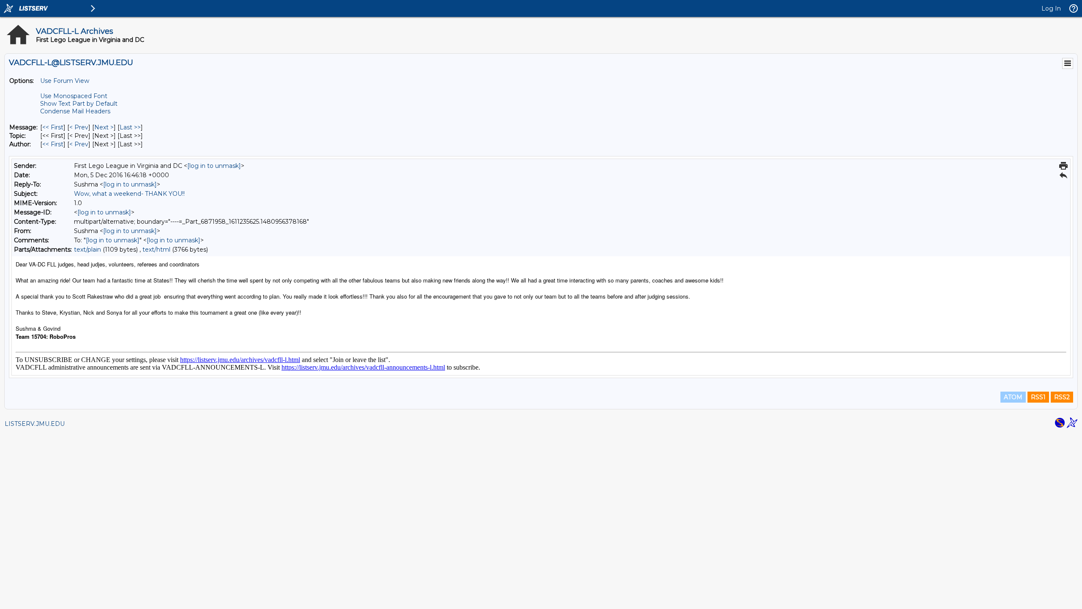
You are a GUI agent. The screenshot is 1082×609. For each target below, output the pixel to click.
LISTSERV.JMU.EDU (35, 424)
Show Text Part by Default (78, 103)
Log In (1051, 8)
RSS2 (1062, 397)
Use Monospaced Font (73, 96)
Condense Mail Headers (75, 111)
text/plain (87, 249)
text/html (156, 249)
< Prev (78, 127)
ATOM (1013, 397)
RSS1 (1038, 397)
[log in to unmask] (214, 166)
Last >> (130, 127)
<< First (52, 127)
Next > (104, 127)
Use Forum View (64, 81)
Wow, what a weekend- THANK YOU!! (129, 194)
